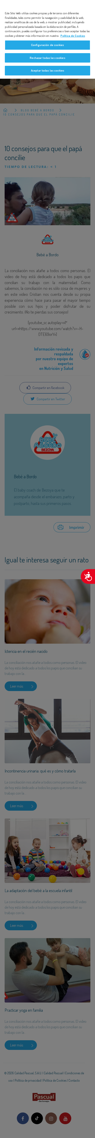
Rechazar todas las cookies (47, 58)
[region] (47, 39)
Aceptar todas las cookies (47, 70)
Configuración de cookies (47, 45)
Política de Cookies (72, 35)
